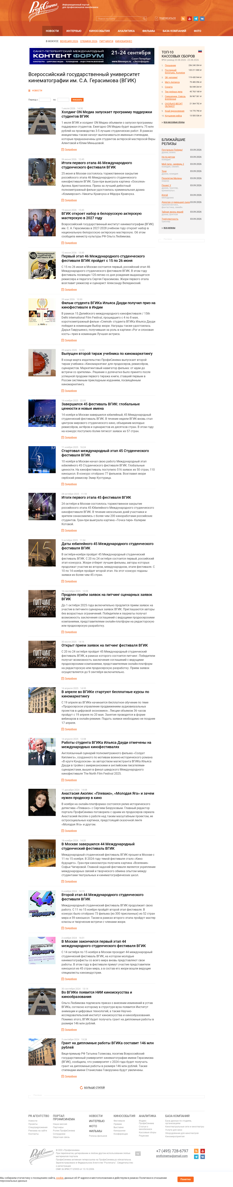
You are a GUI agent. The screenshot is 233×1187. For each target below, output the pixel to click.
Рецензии (144, 1135)
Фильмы (148, 31)
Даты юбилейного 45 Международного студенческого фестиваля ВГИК (107, 546)
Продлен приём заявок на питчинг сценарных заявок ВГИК (107, 596)
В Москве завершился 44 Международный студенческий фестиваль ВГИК (98, 846)
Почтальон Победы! (172, 150)
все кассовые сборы (174, 122)
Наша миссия (60, 1124)
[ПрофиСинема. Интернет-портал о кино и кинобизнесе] (43, 7)
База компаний (174, 31)
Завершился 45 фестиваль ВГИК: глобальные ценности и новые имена (101, 406)
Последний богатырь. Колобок (175, 71)
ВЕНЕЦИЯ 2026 (69, 41)
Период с (33, 99)
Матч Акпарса (172, 82)
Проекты (32, 1124)
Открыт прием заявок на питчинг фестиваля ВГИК (105, 645)
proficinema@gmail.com (172, 1156)
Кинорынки (119, 1130)
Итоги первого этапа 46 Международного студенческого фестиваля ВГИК (97, 165)
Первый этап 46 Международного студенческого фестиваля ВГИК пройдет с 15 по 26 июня (103, 258)
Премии (118, 1124)
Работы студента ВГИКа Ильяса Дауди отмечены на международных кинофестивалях (106, 744)
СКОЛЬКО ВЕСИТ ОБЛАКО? (174, 105)
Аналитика (126, 31)
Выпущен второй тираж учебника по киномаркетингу (107, 353)
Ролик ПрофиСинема (64, 1130)
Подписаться (167, 18)
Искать (144, 18)
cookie (59, 1177)
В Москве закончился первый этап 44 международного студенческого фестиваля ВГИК (104, 943)
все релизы (169, 227)
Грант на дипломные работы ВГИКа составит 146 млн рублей (108, 1045)
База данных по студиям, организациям (178, 1122)
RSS (183, 19)
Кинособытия (99, 31)
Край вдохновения (174, 111)
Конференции (121, 1134)
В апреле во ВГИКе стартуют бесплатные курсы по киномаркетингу (105, 694)
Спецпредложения (38, 1127)
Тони (164, 171)
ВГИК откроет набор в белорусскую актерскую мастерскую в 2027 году (102, 215)
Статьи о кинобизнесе (145, 1127)
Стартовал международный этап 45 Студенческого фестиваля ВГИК (105, 453)
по (54, 99)
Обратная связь (61, 1137)
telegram (196, 19)
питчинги (106, 41)
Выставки (119, 1127)
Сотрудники (59, 1134)
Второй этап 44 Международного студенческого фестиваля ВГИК (102, 897)
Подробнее (71, 149)
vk (202, 19)
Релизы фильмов (98, 1136)
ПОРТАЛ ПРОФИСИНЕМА (64, 1117)
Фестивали (119, 1121)
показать (77, 99)
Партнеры (58, 1127)
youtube (189, 19)
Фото (197, 31)
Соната (169, 87)
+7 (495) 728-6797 (172, 1151)
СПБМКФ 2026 (88, 41)
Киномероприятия (175, 1136)
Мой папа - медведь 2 (173, 164)
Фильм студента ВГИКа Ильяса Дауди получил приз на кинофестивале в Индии (108, 305)
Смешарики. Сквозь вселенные (175, 97)
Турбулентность (170, 219)
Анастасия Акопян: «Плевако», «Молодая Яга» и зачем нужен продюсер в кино (108, 795)
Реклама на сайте (37, 1130)
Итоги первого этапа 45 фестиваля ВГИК (96, 497)
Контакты (33, 1134)
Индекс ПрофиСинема (146, 1122)
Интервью (73, 31)
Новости (52, 31)
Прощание (170, 65)
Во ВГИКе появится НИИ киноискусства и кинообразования (97, 994)
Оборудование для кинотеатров (182, 1133)
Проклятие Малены (172, 178)
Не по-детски (168, 157)
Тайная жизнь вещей (172, 212)
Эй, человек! (171, 77)
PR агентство (38, 1116)
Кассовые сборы (147, 1132)
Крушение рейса (173, 116)
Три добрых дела (173, 91)
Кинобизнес (123, 41)
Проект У (166, 185)
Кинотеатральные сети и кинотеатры (184, 1126)
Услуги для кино (173, 1130)
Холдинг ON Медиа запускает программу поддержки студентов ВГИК (107, 114)
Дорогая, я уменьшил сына (176, 202)
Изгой (165, 195)
